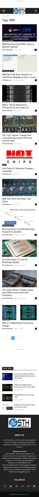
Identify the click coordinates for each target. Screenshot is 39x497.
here (19, 469)
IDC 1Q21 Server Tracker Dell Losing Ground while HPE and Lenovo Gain (17, 138)
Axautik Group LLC (23, 494)
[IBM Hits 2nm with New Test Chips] (19, 187)
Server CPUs (6, 101)
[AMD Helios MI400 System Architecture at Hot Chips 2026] (7, 387)
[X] (28, 486)
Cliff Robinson (6, 80)
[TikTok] (22, 486)
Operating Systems (8, 40)
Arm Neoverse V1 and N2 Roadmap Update (15, 261)
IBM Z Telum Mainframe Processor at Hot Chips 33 (15, 106)
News (4, 164)
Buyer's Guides (7, 131)
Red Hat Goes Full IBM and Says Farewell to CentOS (18, 230)
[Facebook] (5, 486)
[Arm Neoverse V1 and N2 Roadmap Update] (19, 248)
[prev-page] (4, 338)
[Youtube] (34, 486)
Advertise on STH (19, 451)
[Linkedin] (11, 486)
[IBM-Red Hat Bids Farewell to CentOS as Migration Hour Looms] (19, 63)
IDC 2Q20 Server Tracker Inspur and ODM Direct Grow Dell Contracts (17, 293)
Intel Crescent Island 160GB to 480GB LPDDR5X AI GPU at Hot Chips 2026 (24, 376)
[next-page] (22, 338)
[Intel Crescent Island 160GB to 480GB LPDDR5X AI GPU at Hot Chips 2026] (7, 376)
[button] (3, 11)
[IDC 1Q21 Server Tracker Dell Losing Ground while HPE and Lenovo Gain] (19, 124)
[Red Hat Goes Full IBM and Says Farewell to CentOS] (19, 217)
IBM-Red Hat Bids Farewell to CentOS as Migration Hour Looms (19, 76)
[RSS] (16, 486)
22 (35, 50)
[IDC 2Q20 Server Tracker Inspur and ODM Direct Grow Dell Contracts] (19, 278)
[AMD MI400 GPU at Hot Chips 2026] (7, 397)
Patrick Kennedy (7, 50)
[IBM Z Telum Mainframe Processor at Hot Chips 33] (19, 93)
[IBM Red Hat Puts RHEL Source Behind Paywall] (19, 32)
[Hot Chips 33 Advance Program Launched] (19, 157)
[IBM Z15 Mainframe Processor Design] (19, 311)
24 (35, 235)
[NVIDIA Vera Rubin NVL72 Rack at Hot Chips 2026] (7, 407)
